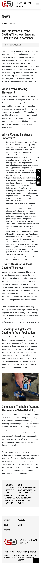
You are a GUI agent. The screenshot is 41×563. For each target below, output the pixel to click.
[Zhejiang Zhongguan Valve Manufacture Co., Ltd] (16, 4)
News (6, 525)
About (20, 525)
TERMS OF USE (9, 552)
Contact (7, 530)
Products (21, 520)
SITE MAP (33, 552)
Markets (7, 520)
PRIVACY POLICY (22, 552)
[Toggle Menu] (37, 4)
